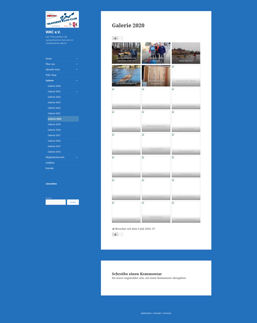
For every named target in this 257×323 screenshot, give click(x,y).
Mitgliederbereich (55, 157)
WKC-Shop (51, 75)
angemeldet (131, 278)
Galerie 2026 (54, 85)
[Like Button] (115, 38)
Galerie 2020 (54, 118)
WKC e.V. (53, 31)
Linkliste (50, 162)
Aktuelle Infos (53, 69)
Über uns (50, 64)
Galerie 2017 (54, 135)
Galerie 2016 (54, 140)
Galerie (50, 80)
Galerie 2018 (54, 129)
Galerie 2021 (54, 113)
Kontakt (50, 168)
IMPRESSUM (146, 313)
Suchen (49, 198)
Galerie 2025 (54, 91)
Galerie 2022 (54, 107)
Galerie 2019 (54, 124)
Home (49, 58)
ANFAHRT (157, 313)
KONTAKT (167, 313)
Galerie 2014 (54, 151)
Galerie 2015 (54, 146)
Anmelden (51, 183)
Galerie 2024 (54, 96)
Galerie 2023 (54, 102)
